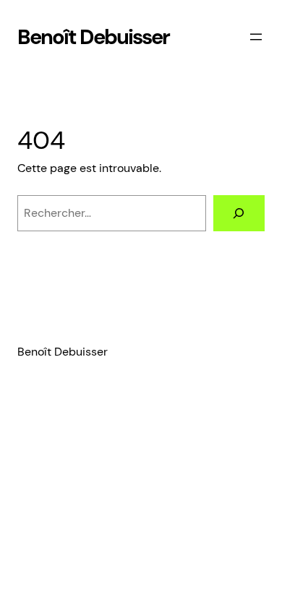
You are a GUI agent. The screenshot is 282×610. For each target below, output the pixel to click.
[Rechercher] (239, 213)
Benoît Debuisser (93, 37)
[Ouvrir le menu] (256, 37)
